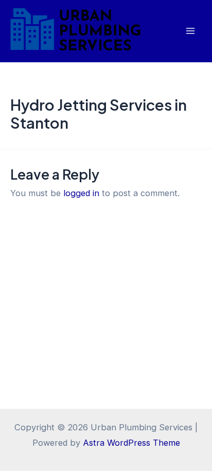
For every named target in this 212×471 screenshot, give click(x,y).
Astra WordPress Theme (131, 443)
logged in (81, 193)
